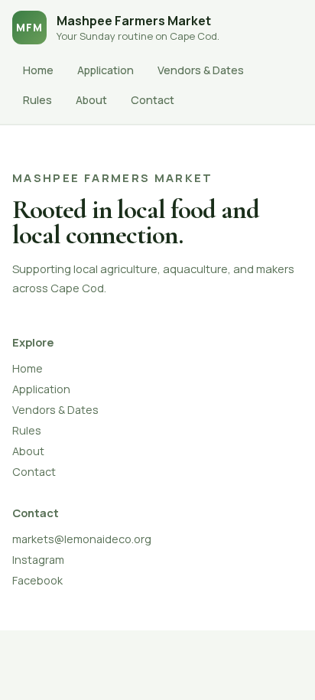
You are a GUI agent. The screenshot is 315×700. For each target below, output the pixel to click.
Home (38, 70)
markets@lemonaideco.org (81, 539)
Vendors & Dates (201, 70)
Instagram (38, 559)
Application (105, 70)
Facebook (37, 580)
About (91, 100)
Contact (152, 100)
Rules (37, 100)
